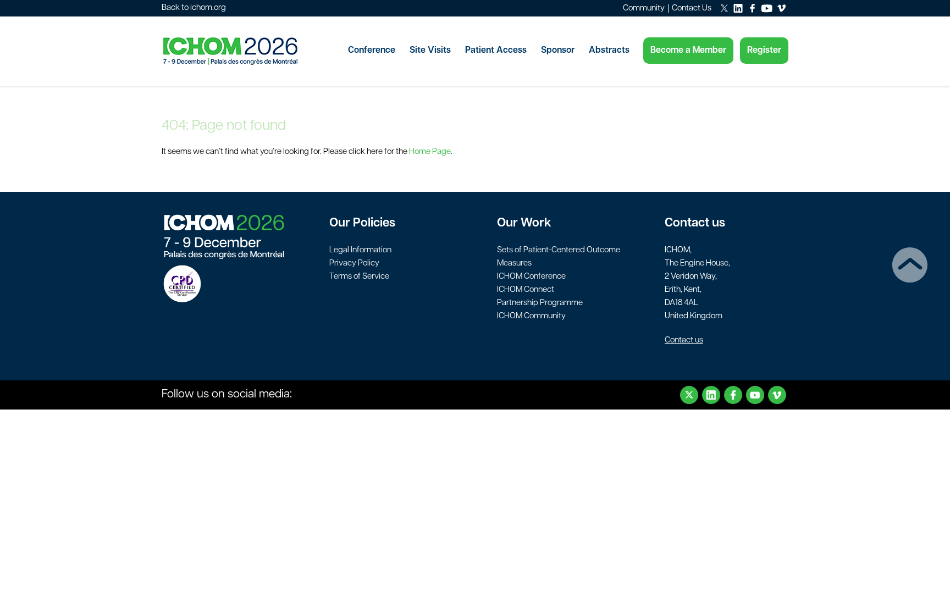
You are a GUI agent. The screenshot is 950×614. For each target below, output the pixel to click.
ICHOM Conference (531, 277)
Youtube (755, 395)
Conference (371, 50)
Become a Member (688, 50)
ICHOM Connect (525, 290)
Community (644, 8)
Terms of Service (359, 277)
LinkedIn (711, 395)
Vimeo (777, 395)
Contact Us (691, 8)
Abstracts (609, 50)
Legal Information (360, 250)
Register (764, 50)
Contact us (684, 340)
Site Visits (430, 50)
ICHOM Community (531, 316)
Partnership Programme (540, 303)
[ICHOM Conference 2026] (250, 51)
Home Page (430, 152)
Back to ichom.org (194, 8)
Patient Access (496, 50)
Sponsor (558, 50)
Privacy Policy (354, 263)
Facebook (733, 395)
